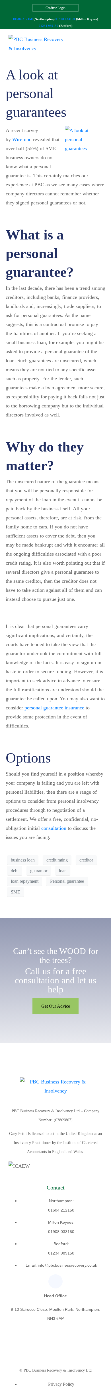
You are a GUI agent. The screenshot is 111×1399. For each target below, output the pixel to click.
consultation (53, 828)
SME (15, 892)
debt (14, 870)
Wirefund (22, 139)
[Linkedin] (55, 1281)
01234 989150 (48, 25)
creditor (86, 860)
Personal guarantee (67, 881)
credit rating (57, 860)
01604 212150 (23, 19)
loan (63, 870)
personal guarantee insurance (54, 708)
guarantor (38, 870)
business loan (23, 860)
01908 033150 (65, 19)
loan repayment (24, 881)
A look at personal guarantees (36, 93)
